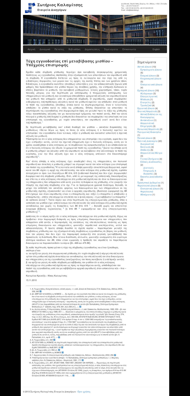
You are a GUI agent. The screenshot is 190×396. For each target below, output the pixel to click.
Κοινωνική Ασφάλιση (148, 129)
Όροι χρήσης (84, 391)
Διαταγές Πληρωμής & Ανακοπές (149, 170)
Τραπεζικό (145, 105)
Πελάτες (59, 49)
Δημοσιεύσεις (92, 49)
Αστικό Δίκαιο (144, 66)
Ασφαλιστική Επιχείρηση (147, 125)
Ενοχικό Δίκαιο (148, 75)
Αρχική (31, 49)
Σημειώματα (111, 49)
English (156, 49)
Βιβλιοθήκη (74, 49)
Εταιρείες (145, 102)
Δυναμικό (45, 49)
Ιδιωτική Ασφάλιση (147, 111)
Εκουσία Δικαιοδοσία (151, 176)
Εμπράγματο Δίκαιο (151, 69)
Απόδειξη (145, 149)
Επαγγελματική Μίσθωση (148, 98)
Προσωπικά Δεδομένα (148, 182)
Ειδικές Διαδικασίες (151, 161)
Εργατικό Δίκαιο (146, 108)
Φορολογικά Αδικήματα (146, 193)
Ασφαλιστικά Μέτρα (151, 152)
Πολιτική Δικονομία (147, 140)
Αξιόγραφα (146, 93)
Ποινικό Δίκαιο (144, 137)
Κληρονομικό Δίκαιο (150, 78)
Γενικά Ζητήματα (149, 158)
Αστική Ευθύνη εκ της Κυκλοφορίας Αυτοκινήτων (151, 117)
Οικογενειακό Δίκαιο (151, 84)
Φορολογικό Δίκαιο (147, 185)
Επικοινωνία (129, 49)
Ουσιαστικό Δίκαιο (150, 188)
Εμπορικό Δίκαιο (146, 90)
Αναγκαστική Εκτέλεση (147, 145)
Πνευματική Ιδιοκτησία (149, 132)
